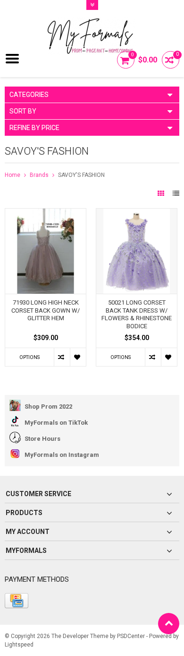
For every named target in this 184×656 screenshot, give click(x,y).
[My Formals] (92, 29)
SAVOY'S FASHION (81, 175)
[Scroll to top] (168, 623)
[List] (176, 193)
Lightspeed (19, 644)
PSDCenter (131, 636)
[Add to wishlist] (78, 357)
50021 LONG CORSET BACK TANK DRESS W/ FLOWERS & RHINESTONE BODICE (136, 314)
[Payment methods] (16, 600)
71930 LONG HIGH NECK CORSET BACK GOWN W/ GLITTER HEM (45, 310)
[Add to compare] (62, 357)
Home (12, 175)
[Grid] (162, 193)
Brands (39, 175)
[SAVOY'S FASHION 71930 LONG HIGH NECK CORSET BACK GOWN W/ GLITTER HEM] (45, 213)
